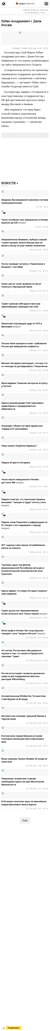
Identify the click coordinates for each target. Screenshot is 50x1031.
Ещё (25, 820)
